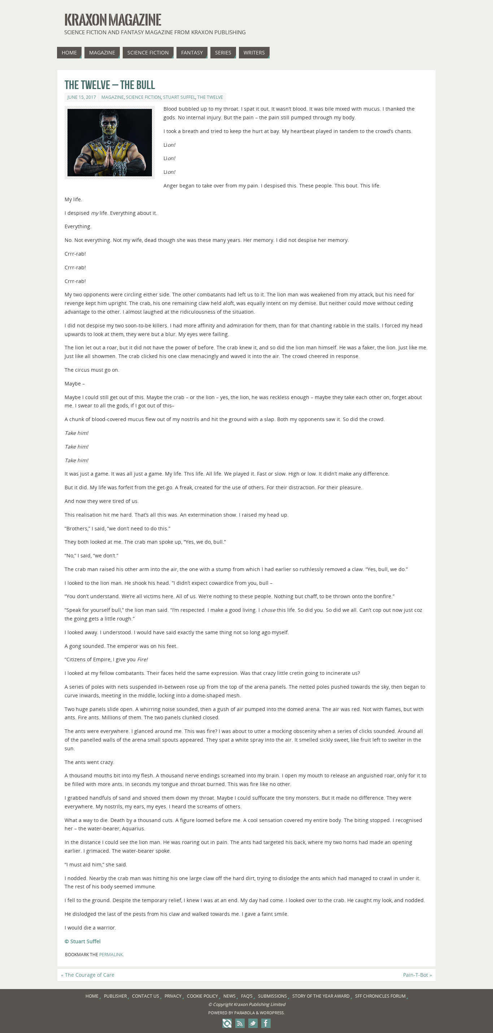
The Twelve (210, 97)
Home (92, 996)
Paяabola (244, 1012)
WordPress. (272, 1012)
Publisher (115, 996)
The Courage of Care (87, 974)
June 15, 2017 (81, 97)
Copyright (222, 1004)
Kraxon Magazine (112, 20)
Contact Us (145, 996)
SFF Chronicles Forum (380, 996)
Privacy (173, 996)
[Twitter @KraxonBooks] (253, 1023)
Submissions (272, 996)
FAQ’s (247, 996)
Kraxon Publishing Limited (259, 1004)
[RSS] (240, 1023)
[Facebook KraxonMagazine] (266, 1023)
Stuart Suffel (179, 97)
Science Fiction (143, 97)
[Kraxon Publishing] (227, 1023)
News (229, 996)
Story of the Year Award (321, 996)
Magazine (112, 97)
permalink (111, 955)
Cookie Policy (202, 996)
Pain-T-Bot (417, 974)
